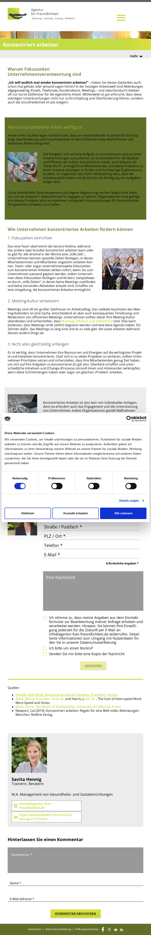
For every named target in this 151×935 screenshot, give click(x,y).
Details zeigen (129, 500)
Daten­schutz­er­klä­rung (58, 929)
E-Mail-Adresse (22, 899)
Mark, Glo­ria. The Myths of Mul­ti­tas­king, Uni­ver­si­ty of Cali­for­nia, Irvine (68, 707)
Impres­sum (34, 929)
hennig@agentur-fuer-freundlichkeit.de (35, 806)
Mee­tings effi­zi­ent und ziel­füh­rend (87, 321)
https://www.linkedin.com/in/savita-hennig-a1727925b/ (46, 817)
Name (15, 883)
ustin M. (89, 699)
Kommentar (22, 855)
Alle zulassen (123, 513)
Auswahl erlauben (75, 513)
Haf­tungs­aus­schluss (87, 929)
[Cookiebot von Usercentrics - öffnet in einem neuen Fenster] (129, 419)
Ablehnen (27, 513)
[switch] (57, 486)
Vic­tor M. (58, 699)
